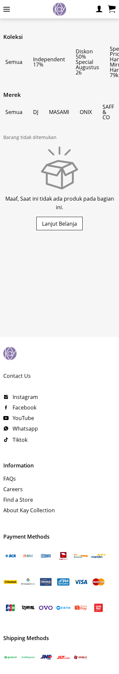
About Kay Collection (29, 510)
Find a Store (18, 499)
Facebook (23, 407)
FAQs (9, 478)
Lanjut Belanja (59, 223)
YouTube (22, 418)
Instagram (24, 397)
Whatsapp (24, 428)
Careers (13, 489)
